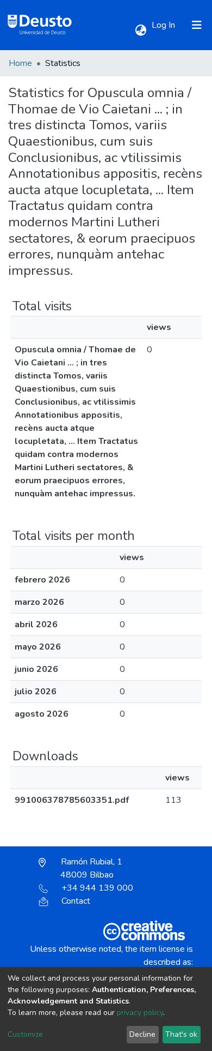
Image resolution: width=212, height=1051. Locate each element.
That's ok (181, 1034)
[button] (140, 30)
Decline (142, 1034)
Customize (25, 1034)
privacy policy (140, 1012)
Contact (75, 901)
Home (20, 63)
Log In (164, 25)
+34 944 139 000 (97, 888)
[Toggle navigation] (197, 25)
